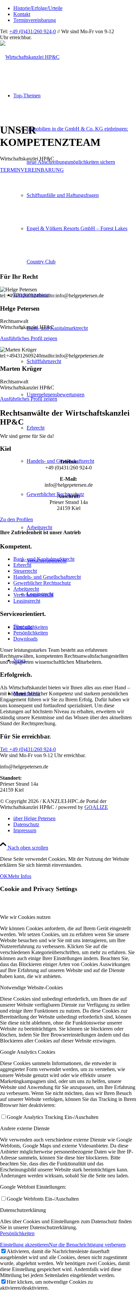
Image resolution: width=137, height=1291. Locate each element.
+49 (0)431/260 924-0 (32, 31)
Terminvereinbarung (34, 20)
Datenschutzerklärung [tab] (23, 1210)
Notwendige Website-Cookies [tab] (31, 987)
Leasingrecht (26, 601)
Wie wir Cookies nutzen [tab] (25, 917)
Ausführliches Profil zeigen (28, 338)
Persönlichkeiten (30, 633)
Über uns (23, 627)
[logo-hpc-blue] (30, 57)
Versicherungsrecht (33, 595)
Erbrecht (22, 565)
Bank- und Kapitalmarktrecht (43, 559)
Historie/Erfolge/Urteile (38, 8)
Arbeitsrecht (26, 589)
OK (4, 876)
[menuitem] (75, 8)
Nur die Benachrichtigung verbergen (87, 1244)
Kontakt (21, 14)
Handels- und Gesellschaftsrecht (47, 577)
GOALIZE (96, 807)
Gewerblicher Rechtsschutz (42, 583)
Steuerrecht (25, 571)
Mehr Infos (19, 876)
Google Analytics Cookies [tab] (27, 1052)
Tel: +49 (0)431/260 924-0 (28, 749)
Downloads (25, 639)
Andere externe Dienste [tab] (25, 1128)
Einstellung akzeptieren (24, 1244)
